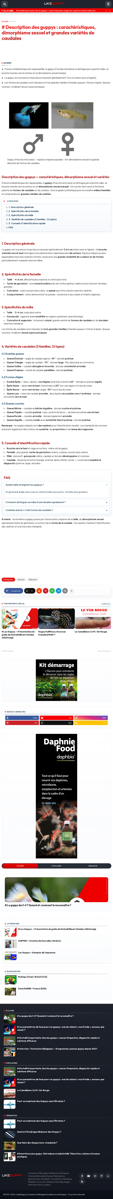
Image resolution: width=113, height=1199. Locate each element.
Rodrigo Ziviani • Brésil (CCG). (32, 976)
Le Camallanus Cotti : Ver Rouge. (91, 631)
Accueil (5, 21)
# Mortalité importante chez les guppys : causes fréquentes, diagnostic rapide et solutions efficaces (58, 1039)
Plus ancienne (104, 651)
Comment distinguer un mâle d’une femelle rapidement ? (36, 502)
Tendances (92, 866)
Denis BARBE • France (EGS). (32, 988)
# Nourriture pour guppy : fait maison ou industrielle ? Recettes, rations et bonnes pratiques (58, 1155)
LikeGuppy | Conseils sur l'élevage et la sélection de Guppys (41, 1194)
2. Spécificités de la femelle (24, 211)
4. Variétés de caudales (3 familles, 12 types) (33, 219)
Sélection (33, 579)
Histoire (13, 21)
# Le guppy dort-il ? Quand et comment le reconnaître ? (38, 905)
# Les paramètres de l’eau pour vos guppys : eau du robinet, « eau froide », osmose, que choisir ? (60, 1028)
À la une (20, 866)
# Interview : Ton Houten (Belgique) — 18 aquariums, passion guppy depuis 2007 (57, 1048)
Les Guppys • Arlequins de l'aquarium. (37, 952)
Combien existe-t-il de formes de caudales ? (29, 510)
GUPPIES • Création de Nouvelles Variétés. (39, 940)
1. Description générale (21, 207)
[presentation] (106, 10)
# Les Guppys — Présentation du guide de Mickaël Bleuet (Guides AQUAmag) (18, 634)
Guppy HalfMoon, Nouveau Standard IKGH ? (52, 633)
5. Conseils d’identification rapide (27, 223)
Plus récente (8, 651)
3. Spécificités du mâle (21, 215)
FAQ (11, 227)
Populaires (56, 866)
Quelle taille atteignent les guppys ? (25, 484)
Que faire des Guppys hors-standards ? (37, 1142)
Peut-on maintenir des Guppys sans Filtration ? (34, 11)
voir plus (106, 604)
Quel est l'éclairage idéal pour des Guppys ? (39, 1131)
